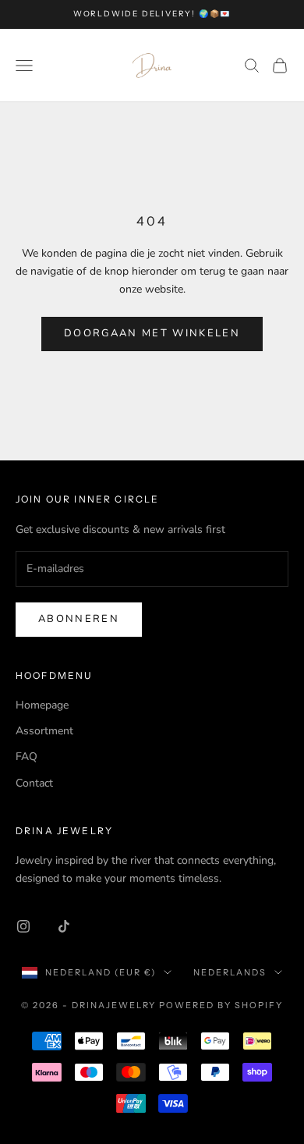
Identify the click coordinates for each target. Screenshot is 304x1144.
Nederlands (230, 972)
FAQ (26, 756)
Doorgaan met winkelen (152, 333)
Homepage (42, 705)
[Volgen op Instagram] (23, 926)
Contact (34, 783)
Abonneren (78, 619)
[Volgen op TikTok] (64, 926)
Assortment (44, 730)
